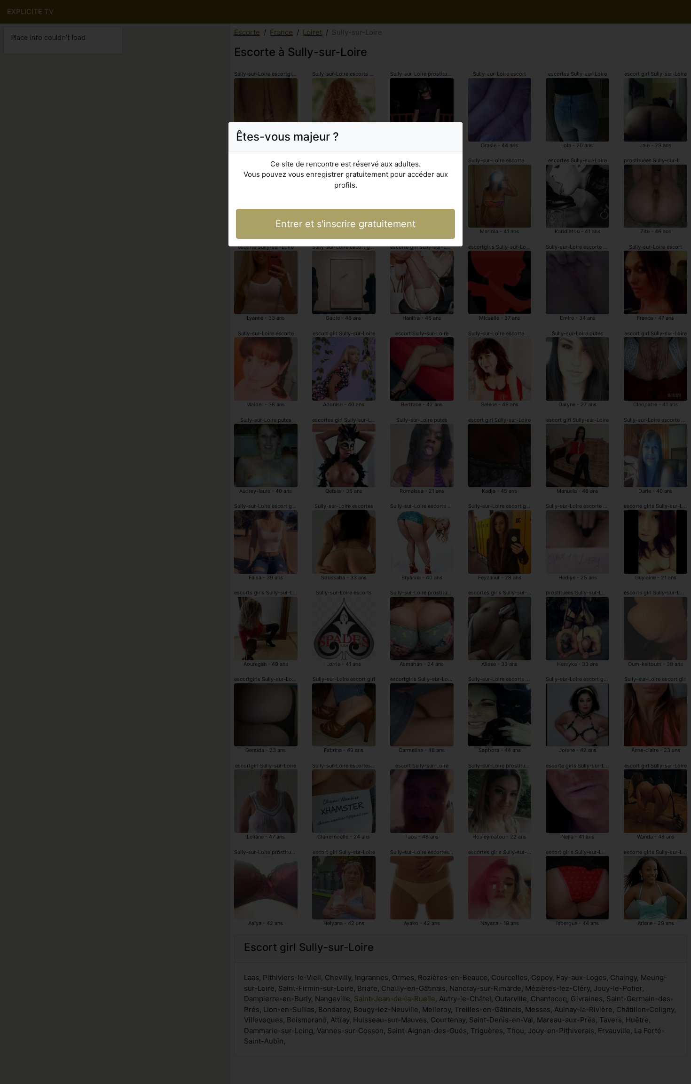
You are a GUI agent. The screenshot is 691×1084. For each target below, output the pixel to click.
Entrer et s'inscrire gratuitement (345, 223)
